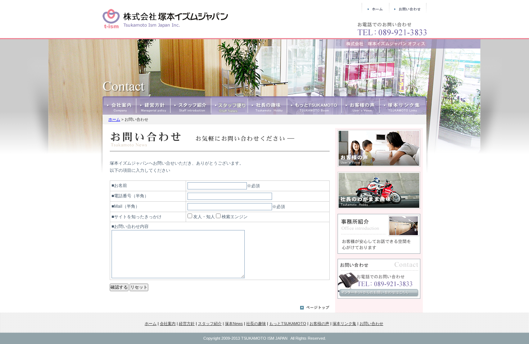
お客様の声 (360, 105)
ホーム (114, 119)
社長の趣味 (267, 105)
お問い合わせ (371, 323)
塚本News (229, 105)
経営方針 (153, 105)
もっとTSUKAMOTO (314, 105)
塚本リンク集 (402, 105)
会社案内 (119, 105)
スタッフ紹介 (190, 105)
